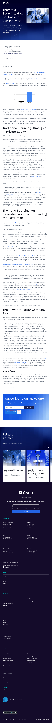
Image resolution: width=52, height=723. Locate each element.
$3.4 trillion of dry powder (28, 109)
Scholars (4, 585)
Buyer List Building (7, 658)
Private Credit (6, 607)
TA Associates (8, 233)
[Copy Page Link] (4, 66)
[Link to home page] (26, 492)
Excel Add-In (30, 662)
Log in (4, 689)
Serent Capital (12, 247)
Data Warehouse (6, 679)
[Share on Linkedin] (6, 66)
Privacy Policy (30, 508)
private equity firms (34, 78)
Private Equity (6, 598)
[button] (45, 3)
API (3, 677)
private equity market (11, 357)
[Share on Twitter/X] (9, 66)
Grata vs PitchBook (7, 633)
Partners (4, 583)
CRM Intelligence (6, 681)
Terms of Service (10, 415)
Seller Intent (5, 656)
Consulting (5, 605)
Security (4, 622)
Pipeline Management (7, 665)
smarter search (35, 176)
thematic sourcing (11, 222)
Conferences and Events (8, 660)
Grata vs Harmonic (7, 638)
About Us (5, 576)
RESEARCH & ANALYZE (32, 651)
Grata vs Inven (6, 640)
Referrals (4, 581)
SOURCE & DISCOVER (7, 651)
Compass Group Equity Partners (27, 255)
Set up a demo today (8, 387)
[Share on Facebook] (11, 66)
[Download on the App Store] (6, 712)
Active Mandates (6, 662)
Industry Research (31, 660)
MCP (4, 675)
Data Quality (30, 601)
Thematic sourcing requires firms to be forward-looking (18, 264)
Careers (4, 578)
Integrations (5, 624)
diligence (37, 284)
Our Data (29, 598)
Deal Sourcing (6, 653)
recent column (10, 83)
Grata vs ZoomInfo (7, 636)
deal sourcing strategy (20, 362)
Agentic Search (6, 620)
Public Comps (30, 656)
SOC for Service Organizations (16, 699)
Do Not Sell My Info (23, 719)
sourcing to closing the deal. (24, 289)
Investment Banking (7, 601)
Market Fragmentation (32, 658)
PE (46, 358)
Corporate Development (8, 603)
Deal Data (29, 653)
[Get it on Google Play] (14, 712)
